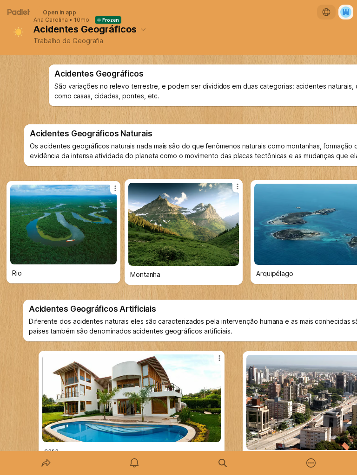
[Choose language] (326, 12)
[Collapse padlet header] (143, 29)
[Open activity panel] (134, 463)
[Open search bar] (222, 463)
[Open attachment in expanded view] (131, 398)
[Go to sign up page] (345, 12)
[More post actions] (213, 362)
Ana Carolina (50, 20)
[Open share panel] (46, 463)
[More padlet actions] (311, 463)
